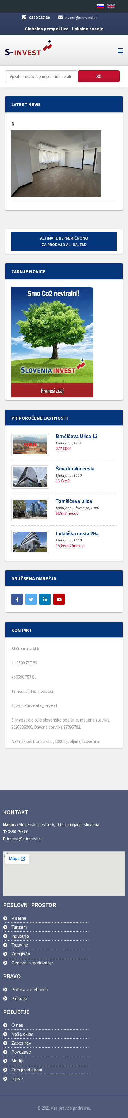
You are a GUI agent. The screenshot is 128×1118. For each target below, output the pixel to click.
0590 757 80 (39, 17)
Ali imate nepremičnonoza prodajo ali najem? (64, 241)
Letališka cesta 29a (77, 533)
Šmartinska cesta (75, 468)
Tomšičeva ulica (74, 501)
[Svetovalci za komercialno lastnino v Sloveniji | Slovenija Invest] (29, 45)
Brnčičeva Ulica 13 (77, 436)
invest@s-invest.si (81, 17)
